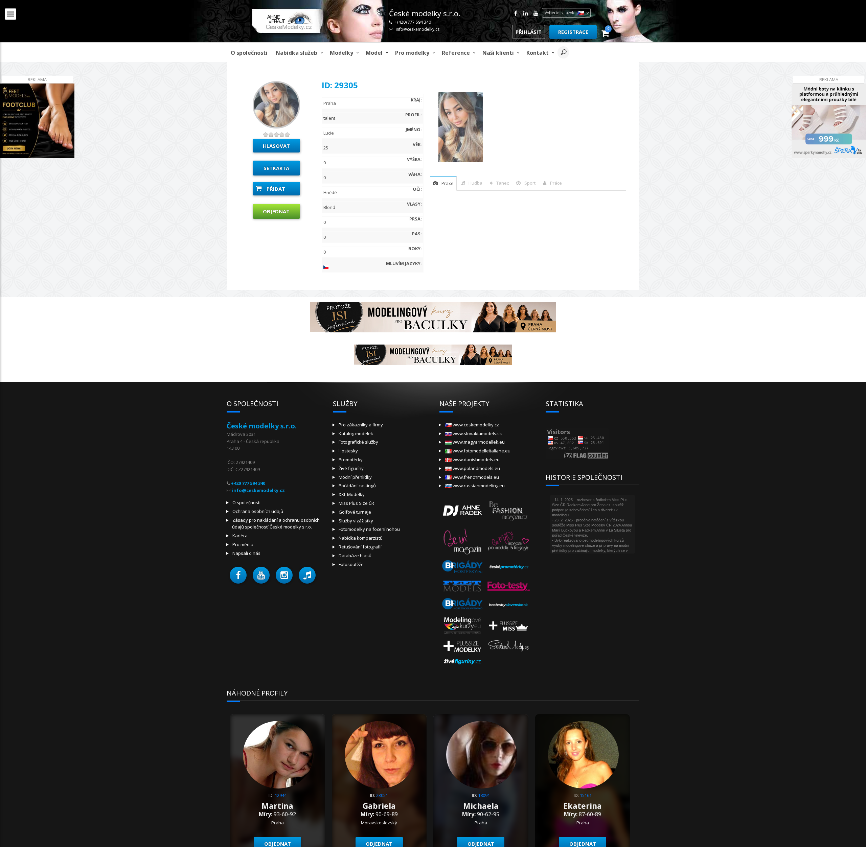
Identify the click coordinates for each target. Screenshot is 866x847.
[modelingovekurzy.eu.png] (462, 625)
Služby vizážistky (356, 521)
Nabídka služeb (296, 52)
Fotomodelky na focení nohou (369, 529)
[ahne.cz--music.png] (462, 510)
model (374, 52)
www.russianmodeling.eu (478, 486)
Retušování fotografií (360, 547)
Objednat (276, 211)
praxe (447, 183)
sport (529, 183)
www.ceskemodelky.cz (475, 425)
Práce (556, 183)
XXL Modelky (352, 494)
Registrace (573, 31)
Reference (456, 52)
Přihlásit (529, 31)
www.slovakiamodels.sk (477, 433)
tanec (502, 183)
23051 (382, 795)
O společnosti (249, 52)
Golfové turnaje (355, 512)
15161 (586, 795)
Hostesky (348, 451)
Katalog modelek (356, 433)
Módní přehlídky (355, 477)
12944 (281, 795)
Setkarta (276, 168)
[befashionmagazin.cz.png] (508, 510)
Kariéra (240, 536)
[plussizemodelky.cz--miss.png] (508, 625)
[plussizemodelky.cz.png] (462, 645)
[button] (238, 575)
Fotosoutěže (351, 564)
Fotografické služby (358, 442)
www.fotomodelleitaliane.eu (481, 451)
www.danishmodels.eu (476, 459)
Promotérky (351, 459)
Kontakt (537, 52)
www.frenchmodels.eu (475, 477)
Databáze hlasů (355, 555)
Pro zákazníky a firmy (361, 425)
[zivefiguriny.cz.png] (462, 661)
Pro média (242, 544)
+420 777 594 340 (248, 483)
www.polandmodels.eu (476, 468)
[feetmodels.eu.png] (462, 586)
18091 (484, 795)
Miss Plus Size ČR (356, 503)
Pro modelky (412, 52)
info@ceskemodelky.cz (417, 29)
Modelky (341, 52)
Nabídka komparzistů (361, 538)
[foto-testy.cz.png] (508, 586)
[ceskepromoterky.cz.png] (508, 567)
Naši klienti (498, 52)
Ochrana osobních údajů (257, 511)
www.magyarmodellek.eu (478, 442)
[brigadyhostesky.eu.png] (462, 567)
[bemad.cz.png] (508, 540)
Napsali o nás (246, 553)
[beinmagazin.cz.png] (462, 540)
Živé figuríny (351, 468)
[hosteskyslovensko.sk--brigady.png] (462, 605)
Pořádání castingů (357, 486)
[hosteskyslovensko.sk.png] (508, 605)
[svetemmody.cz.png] (508, 645)
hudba (475, 183)
